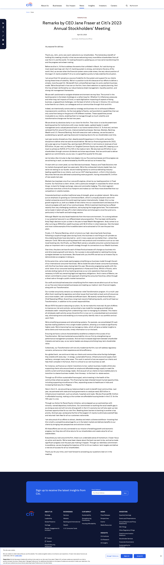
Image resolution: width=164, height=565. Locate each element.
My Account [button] (134, 6)
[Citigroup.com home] (30, 513)
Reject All (126, 556)
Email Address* (96, 489)
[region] (82, 556)
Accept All (140, 556)
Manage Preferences (112, 556)
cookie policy (18, 555)
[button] (45, 6)
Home (27, 12)
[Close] (161, 556)
